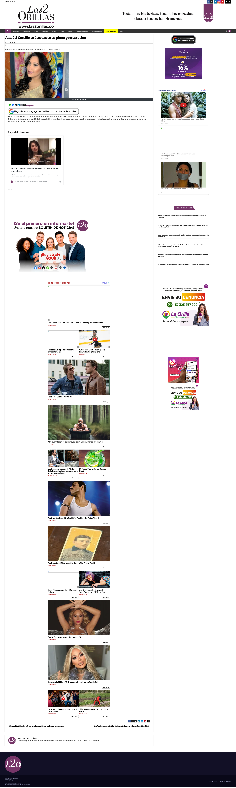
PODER (36, 31)
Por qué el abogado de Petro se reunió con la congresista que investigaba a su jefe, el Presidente (182, 216)
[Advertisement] (79, 203)
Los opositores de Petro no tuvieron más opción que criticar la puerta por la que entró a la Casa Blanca (183, 236)
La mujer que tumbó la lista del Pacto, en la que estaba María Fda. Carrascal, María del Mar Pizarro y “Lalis (183, 226)
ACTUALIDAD (26, 31)
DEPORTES (45, 31)
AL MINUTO (16, 31)
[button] (226, 31)
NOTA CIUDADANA (97, 31)
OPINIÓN (54, 31)
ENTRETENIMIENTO (82, 31)
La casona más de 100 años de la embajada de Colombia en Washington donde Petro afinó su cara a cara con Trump (183, 265)
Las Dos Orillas (12, 42)
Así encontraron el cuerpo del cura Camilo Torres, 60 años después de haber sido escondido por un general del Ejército (180, 245)
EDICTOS (70, 31)
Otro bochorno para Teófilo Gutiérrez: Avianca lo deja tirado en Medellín (121, 726)
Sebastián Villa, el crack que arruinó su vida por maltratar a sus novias (37, 726)
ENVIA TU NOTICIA (111, 31)
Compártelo (30, 106)
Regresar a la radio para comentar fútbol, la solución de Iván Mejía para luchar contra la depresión (183, 255)
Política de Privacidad (225, 781)
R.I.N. (121, 31)
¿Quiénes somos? (213, 781)
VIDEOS (62, 31)
